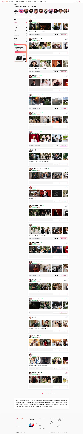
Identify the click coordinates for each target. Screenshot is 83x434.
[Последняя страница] (54, 393)
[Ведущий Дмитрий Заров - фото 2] (45, 45)
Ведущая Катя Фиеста (36, 335)
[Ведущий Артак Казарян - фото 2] (45, 379)
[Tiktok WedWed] (29, 426)
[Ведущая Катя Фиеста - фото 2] (45, 342)
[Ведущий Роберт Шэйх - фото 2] (45, 138)
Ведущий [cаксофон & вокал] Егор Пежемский (40, 168)
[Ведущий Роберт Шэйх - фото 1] (34, 138)
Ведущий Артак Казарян (37, 372)
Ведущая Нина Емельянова (37, 112)
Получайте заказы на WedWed (19, 426)
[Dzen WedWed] (30, 426)
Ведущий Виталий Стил (36, 75)
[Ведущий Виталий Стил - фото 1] (34, 82)
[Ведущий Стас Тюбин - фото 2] (45, 286)
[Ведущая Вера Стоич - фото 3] (57, 63)
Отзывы (40, 425)
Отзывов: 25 (66, 243)
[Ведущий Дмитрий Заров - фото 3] (57, 45)
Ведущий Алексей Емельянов (37, 205)
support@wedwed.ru (32, 422)
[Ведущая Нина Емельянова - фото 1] (34, 119)
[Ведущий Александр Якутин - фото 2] (45, 101)
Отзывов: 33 (66, 150)
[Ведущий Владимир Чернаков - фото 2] (45, 156)
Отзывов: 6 (67, 317)
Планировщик (34, 1)
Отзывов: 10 (66, 336)
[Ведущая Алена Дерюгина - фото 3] (57, 268)
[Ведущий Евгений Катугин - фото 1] (34, 360)
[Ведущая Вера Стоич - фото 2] (45, 63)
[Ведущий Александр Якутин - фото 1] (34, 101)
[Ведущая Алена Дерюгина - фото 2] (45, 268)
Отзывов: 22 (66, 113)
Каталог (17, 1)
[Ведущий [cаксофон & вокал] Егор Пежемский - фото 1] (34, 175)
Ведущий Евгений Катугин (37, 353)
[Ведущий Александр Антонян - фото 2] (45, 323)
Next (67, 27)
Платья (40, 422)
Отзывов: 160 (66, 280)
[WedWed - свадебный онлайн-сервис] (20, 419)
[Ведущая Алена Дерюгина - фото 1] (34, 268)
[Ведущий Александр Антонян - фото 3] (57, 323)
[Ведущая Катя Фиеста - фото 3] (57, 342)
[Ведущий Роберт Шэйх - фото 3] (57, 138)
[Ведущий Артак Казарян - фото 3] (57, 379)
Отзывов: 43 (66, 169)
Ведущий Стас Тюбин (36, 279)
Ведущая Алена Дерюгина (37, 261)
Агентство (40, 1)
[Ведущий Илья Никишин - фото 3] (57, 26)
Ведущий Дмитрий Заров (37, 38)
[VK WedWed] (30, 425)
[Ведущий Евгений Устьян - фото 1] (34, 249)
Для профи (44, 1)
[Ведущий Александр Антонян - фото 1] (34, 323)
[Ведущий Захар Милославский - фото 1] (34, 193)
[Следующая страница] (52, 393)
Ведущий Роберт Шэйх (36, 131)
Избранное (74, 1)
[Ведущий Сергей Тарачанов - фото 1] (34, 230)
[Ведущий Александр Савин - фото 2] (45, 305)
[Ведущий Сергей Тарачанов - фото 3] (57, 230)
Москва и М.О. (12, 1)
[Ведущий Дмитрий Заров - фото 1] (34, 45)
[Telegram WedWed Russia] (29, 425)
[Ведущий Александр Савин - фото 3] (57, 305)
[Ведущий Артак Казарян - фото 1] (34, 379)
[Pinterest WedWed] (32, 425)
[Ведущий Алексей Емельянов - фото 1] (34, 212)
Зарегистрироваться (19, 422)
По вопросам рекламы (42, 428)
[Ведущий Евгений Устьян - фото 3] (57, 249)
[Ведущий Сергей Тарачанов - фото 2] (45, 230)
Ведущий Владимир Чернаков (38, 149)
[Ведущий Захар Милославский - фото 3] (57, 193)
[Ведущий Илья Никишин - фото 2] (45, 26)
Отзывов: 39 (66, 373)
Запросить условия (63, 34)
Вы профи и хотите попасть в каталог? (19, 7)
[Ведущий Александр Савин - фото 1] (34, 305)
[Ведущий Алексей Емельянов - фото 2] (45, 212)
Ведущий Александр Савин (37, 298)
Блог (37, 1)
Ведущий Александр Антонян (38, 316)
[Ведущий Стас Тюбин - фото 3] (57, 286)
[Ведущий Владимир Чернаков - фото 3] (57, 156)
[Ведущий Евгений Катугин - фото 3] (57, 360)
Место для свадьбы (22, 1)
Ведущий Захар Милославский (38, 186)
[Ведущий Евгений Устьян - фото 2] (45, 249)
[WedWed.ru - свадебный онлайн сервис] (5, 1)
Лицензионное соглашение (52, 432)
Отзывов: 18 (66, 39)
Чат (76, 1)
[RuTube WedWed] (32, 426)
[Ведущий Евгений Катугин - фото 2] (45, 360)
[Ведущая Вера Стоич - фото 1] (34, 63)
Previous (29, 27)
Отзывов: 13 (66, 76)
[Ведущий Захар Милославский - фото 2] (45, 193)
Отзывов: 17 (66, 187)
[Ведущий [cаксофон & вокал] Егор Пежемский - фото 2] (45, 175)
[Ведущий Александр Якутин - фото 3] (57, 101)
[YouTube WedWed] (33, 425)
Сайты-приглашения (28, 1)
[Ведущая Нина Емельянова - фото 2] (45, 119)
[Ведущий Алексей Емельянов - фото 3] (57, 212)
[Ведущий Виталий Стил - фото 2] (45, 82)
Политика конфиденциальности (59, 432)
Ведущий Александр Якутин (37, 94)
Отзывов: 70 (66, 206)
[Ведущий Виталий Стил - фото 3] (57, 82)
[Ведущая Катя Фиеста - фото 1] (34, 342)
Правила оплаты (65, 432)
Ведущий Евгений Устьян (37, 242)
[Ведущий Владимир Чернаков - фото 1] (34, 156)
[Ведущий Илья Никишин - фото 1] (34, 26)
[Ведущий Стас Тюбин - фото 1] (34, 286)
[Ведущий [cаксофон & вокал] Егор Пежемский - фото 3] (57, 175)
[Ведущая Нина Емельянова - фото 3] (57, 119)
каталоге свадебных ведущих (39, 400)
